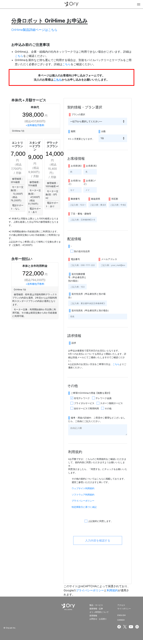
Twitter (125, 626)
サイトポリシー (124, 608)
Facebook (119, 626)
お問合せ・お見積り (98, 619)
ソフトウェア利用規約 (83, 494)
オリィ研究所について (99, 612)
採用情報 (93, 615)
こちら (19, 56)
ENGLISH (121, 615)
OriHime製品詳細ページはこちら (34, 30)
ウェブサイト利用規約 (83, 488)
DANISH (121, 620)
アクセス (121, 605)
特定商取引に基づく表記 (84, 507)
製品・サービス (96, 605)
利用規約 (112, 590)
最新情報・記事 (96, 608)
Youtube (131, 626)
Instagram (137, 626)
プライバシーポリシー (83, 500)
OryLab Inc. (71, 4)
